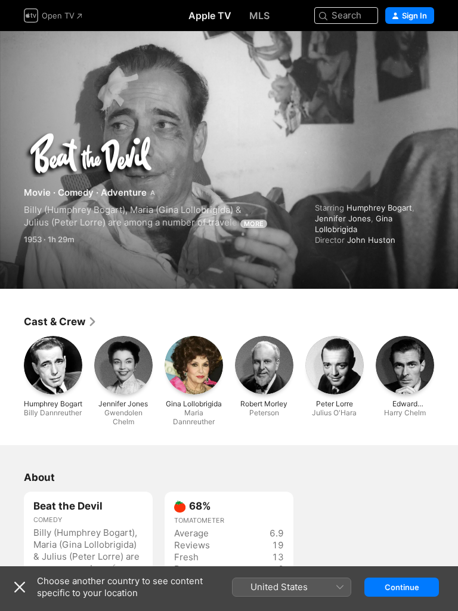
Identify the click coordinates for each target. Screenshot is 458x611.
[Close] (19, 587)
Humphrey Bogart (379, 207)
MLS (259, 15)
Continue (402, 587)
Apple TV (209, 15)
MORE (254, 224)
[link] (60, 321)
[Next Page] (446, 365)
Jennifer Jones (343, 218)
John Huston (371, 240)
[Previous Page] (12, 365)
